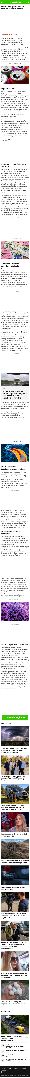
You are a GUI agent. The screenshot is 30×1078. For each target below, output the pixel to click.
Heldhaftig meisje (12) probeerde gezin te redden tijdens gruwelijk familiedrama (13, 779)
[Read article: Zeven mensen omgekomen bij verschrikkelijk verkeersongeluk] (15, 1024)
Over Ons (3, 1068)
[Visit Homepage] (15, 2)
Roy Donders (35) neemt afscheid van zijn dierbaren (16, 1060)
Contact (24, 1068)
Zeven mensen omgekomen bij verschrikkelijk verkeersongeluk (11, 1038)
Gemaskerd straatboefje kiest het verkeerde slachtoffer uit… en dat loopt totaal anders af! (13, 916)
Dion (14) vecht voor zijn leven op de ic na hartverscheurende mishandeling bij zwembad (15, 1046)
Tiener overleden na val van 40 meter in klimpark (15, 1051)
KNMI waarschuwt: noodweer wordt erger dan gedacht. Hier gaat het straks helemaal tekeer (14, 750)
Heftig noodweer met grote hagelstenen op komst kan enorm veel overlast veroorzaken (13, 1004)
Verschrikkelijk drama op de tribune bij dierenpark (15, 1055)
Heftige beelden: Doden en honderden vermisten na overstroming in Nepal (15, 862)
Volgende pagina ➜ (15, 717)
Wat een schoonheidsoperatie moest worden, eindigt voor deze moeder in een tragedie (14, 975)
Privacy (10, 1068)
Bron (2, 712)
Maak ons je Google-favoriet (11, 34)
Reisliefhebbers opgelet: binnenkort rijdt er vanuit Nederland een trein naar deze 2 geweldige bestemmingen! (14, 945)
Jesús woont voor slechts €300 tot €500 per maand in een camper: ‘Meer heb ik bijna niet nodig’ (13, 807)
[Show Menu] (1, 2)
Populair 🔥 (3, 1070)
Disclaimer (17, 1068)
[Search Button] (28, 2)
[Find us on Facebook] (1, 1072)
